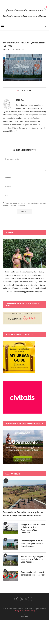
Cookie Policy (30, 611)
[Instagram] (22, 599)
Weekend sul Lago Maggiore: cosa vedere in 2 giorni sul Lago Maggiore (33, 559)
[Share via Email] (30, 90)
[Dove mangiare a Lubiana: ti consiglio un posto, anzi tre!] (10, 576)
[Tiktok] (33, 599)
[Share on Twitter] (25, 90)
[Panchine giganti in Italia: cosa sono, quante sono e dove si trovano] (10, 544)
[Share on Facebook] (22, 90)
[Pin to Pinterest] (27, 90)
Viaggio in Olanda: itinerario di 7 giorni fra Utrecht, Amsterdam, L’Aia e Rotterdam (33, 528)
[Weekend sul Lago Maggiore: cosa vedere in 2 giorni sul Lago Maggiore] (10, 560)
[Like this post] (19, 90)
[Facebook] (16, 599)
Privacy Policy (19, 611)
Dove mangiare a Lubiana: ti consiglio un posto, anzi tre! (33, 573)
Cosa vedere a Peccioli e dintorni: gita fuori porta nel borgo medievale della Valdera (23, 514)
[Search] (46, 26)
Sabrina (6, 49)
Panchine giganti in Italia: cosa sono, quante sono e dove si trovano (32, 543)
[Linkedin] (27, 599)
